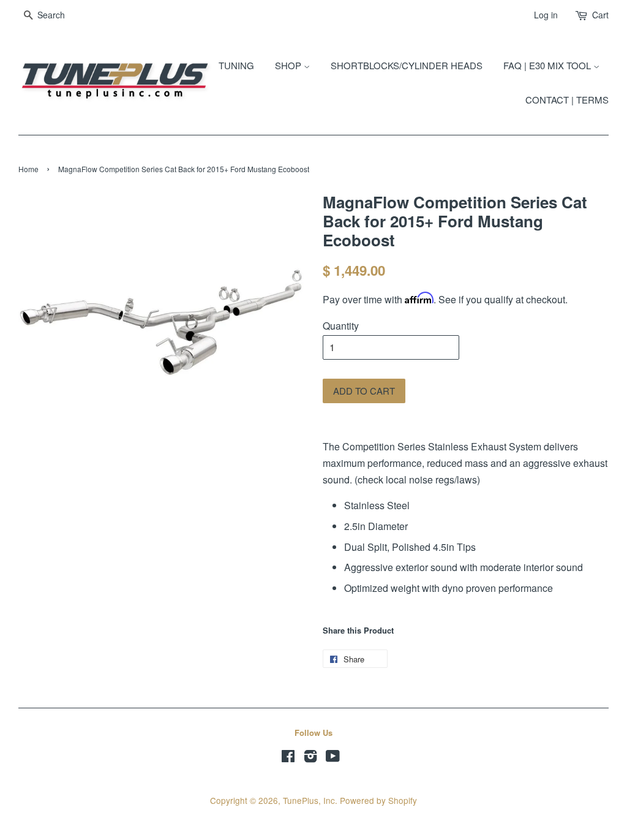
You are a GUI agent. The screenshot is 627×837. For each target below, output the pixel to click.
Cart (600, 15)
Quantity (341, 326)
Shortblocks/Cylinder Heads (406, 65)
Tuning (236, 65)
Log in (546, 15)
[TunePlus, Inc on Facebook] (288, 758)
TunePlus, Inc (309, 800)
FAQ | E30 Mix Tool (548, 65)
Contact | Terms (567, 99)
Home (28, 169)
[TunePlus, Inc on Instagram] (310, 758)
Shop (289, 65)
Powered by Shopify (378, 800)
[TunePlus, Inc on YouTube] (333, 758)
